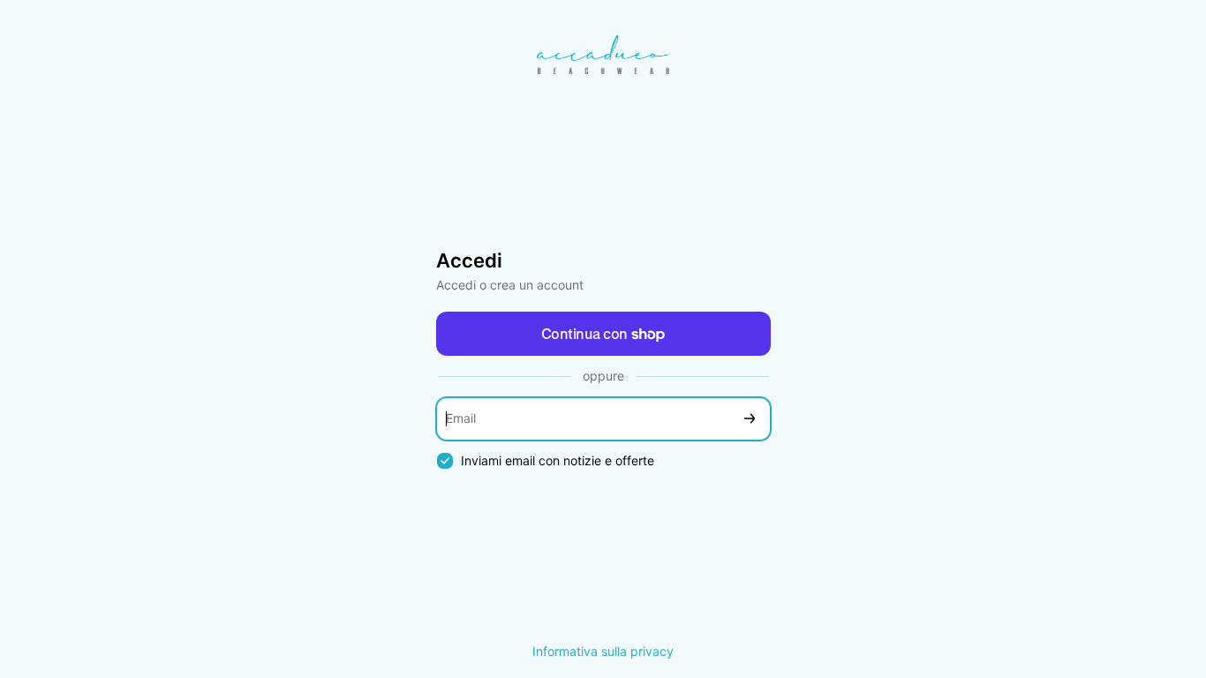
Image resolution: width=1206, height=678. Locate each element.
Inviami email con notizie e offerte (557, 460)
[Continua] (750, 418)
